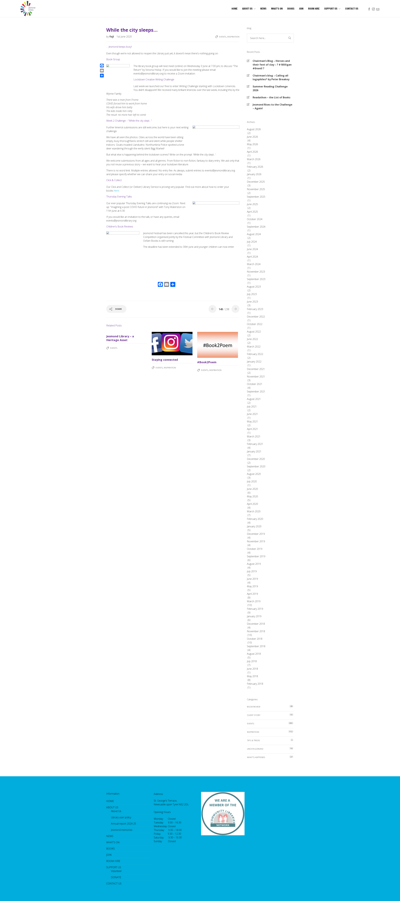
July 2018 (252, 661)
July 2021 (252, 406)
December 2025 (256, 181)
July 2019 (252, 571)
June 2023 (252, 301)
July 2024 (252, 241)
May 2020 (252, 496)
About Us (116, 811)
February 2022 (255, 354)
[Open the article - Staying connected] (162, 343)
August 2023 (254, 286)
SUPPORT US (330, 8)
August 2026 (254, 129)
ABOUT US (247, 8)
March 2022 (253, 346)
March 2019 (253, 601)
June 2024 (252, 249)
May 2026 (252, 144)
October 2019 (254, 549)
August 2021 (254, 399)
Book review (253, 706)
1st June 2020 (124, 36)
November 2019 (256, 541)
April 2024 (252, 256)
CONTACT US (351, 8)
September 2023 (256, 279)
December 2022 (256, 316)
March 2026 (253, 159)
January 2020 (254, 526)
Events (222, 36)
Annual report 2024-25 (123, 823)
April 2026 (252, 151)
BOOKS (290, 8)
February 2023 (255, 309)
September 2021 (256, 391)
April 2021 (252, 429)
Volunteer (116, 871)
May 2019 (252, 586)
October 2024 (254, 219)
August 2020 (254, 474)
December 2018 (256, 623)
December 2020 (256, 459)
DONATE (116, 877)
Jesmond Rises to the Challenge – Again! (272, 106)
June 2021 (252, 414)
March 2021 (253, 436)
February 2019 (255, 609)
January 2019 (254, 616)
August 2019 (254, 564)
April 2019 (252, 594)
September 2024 (256, 226)
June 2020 (252, 489)
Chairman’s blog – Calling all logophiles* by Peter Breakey (271, 77)
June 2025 (252, 204)
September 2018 (256, 646)
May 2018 (252, 676)
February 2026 (255, 166)
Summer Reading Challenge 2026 (270, 88)
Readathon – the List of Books (271, 97)
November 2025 (256, 189)
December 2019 (256, 534)
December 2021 (256, 369)
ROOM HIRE (314, 8)
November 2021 (256, 376)
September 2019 (256, 556)
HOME (235, 8)
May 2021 (252, 421)
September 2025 (256, 196)
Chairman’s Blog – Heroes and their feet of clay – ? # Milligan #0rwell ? (272, 64)
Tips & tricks (253, 740)
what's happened (256, 757)
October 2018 (254, 638)
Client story (253, 715)
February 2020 (255, 519)
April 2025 (252, 211)
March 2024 (253, 264)
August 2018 (254, 653)
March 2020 (253, 511)
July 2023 (252, 294)
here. (116, 190)
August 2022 (254, 331)
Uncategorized (255, 748)
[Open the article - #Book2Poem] (207, 345)
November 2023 (256, 271)
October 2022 (254, 324)
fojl (112, 36)
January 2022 (254, 361)
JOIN (301, 8)
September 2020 (256, 466)
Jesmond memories (121, 830)
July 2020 (252, 481)
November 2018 (256, 631)
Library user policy (121, 817)
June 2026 (252, 136)
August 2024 (254, 234)
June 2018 (252, 668)
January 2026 (254, 174)
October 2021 (254, 384)
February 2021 (255, 444)
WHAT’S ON (277, 8)
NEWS (263, 8)
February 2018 (255, 683)
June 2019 (252, 579)
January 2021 (254, 451)
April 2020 (252, 504)
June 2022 (252, 339)
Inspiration (233, 36)
